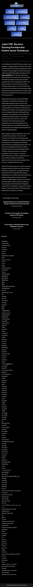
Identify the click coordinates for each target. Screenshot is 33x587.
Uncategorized (8, 58)
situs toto (4, 247)
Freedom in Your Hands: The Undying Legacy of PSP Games (16, 214)
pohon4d (4, 343)
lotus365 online (5, 511)
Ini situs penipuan (6, 374)
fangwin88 (4, 321)
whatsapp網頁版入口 (7, 364)
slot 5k (3, 435)
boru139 (4, 488)
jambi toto (4, 543)
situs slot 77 (5, 454)
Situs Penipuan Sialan (7, 370)
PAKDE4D (4, 249)
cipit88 (3, 337)
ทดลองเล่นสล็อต (6, 274)
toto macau (5, 492)
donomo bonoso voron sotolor (9, 570)
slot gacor (4, 302)
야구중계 (4, 519)
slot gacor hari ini (6, 245)
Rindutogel (4, 529)
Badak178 (4, 339)
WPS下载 (4, 360)
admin (6, 56)
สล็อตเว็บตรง (5, 276)
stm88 (3, 458)
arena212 (4, 341)
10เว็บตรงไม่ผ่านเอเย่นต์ (8, 255)
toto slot (4, 539)
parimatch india (6, 353)
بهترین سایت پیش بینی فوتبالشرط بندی (11, 505)
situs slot (4, 290)
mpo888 (4, 535)
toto (3, 294)
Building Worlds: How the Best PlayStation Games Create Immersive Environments (16, 203)
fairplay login (5, 496)
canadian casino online (7, 523)
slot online (4, 445)
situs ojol (4, 503)
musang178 (4, 300)
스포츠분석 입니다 (6, 470)
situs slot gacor (5, 572)
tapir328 (4, 419)
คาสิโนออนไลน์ (6, 315)
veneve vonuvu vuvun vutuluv (9, 564)
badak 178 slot (5, 323)
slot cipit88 (4, 413)
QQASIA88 (4, 241)
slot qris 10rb (5, 525)
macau (3, 562)
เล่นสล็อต (4, 296)
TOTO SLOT (4, 447)
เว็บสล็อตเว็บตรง (6, 288)
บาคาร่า (4, 466)
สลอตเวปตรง (5, 270)
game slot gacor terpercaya (9, 574)
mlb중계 (4, 382)
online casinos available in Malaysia (11, 554)
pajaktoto (4, 460)
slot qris (4, 468)
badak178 (4, 325)
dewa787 (4, 298)
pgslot (3, 517)
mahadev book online (7, 494)
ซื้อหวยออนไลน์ (6, 423)
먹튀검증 (4, 478)
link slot (3, 251)
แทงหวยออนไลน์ (6, 462)
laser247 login (5, 498)
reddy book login (6, 501)
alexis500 (4, 480)
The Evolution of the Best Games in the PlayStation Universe (16, 225)
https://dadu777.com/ (7, 292)
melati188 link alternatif (8, 441)
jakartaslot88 (5, 472)
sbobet (3, 331)
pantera (4, 404)
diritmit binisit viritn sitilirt (8, 566)
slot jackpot (5, 335)
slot (3, 421)
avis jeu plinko (5, 439)
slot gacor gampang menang (9, 527)
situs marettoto (5, 427)
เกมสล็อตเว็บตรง (6, 310)
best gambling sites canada (9, 509)
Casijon (3, 272)
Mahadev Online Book (7, 513)
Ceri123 (3, 357)
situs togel (4, 533)
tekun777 (4, 545)
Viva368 (4, 558)
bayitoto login (5, 243)
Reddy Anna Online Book (8, 521)
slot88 (3, 266)
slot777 (3, 261)
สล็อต (3, 257)
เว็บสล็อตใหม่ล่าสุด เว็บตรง (8, 286)
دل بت (3, 507)
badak (3, 398)
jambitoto (4, 541)
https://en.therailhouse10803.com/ (10, 476)
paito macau (5, 451)
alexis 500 (4, 482)
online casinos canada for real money (11, 490)
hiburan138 (4, 474)
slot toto (4, 253)
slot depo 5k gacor (6, 268)
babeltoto (4, 433)
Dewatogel (4, 560)
